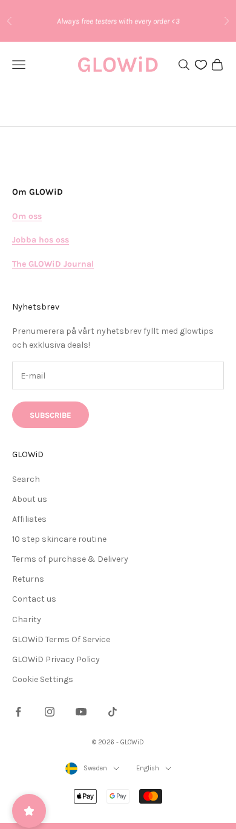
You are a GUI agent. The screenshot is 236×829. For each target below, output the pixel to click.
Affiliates (29, 519)
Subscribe (50, 415)
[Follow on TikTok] (113, 712)
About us (29, 499)
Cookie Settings (42, 679)
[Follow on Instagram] (50, 712)
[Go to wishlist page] (201, 64)
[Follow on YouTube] (81, 712)
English (147, 768)
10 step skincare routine (59, 539)
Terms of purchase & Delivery (70, 559)
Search (26, 479)
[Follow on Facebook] (18, 712)
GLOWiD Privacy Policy (56, 659)
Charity (26, 619)
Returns (28, 579)
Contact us (34, 599)
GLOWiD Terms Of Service (61, 639)
